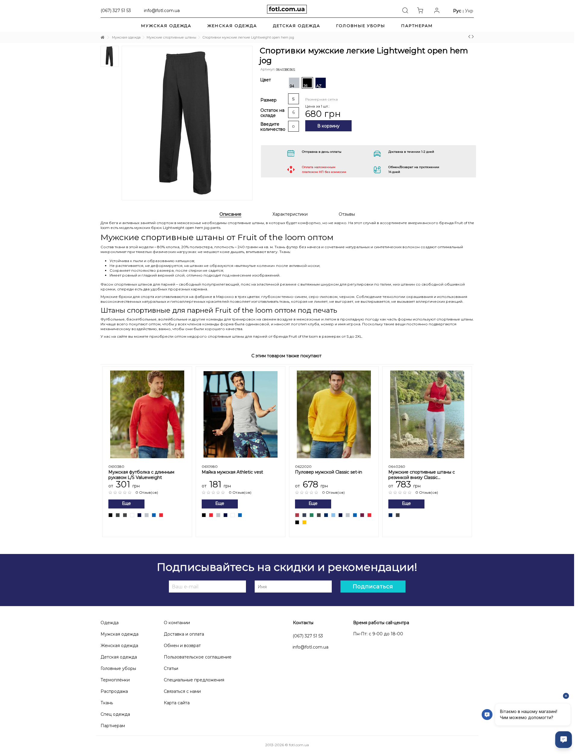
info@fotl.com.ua (162, 10)
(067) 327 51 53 (308, 636)
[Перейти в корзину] (421, 10)
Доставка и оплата (184, 634)
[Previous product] (469, 36)
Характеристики (290, 214)
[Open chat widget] (563, 739)
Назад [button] (114, 113)
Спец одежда (115, 714)
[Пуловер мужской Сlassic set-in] (334, 414)
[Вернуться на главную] (102, 37)
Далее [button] (257, 113)
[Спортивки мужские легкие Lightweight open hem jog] (187, 123)
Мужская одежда (119, 634)
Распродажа (114, 691)
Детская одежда (119, 657)
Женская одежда (119, 645)
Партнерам (113, 725)
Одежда (110, 622)
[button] (417, 26)
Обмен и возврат (182, 645)
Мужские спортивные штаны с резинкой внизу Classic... (421, 474)
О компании (177, 622)
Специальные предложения (194, 680)
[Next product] (473, 36)
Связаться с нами (182, 691)
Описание (230, 214)
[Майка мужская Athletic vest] (240, 414)
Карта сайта (177, 703)
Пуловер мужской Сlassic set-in (328, 472)
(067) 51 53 (116, 10)
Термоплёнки (115, 680)
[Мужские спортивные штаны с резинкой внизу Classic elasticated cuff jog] (427, 414)
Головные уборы (118, 668)
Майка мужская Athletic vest (232, 472)
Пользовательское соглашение (198, 657)
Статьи (171, 668)
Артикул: (267, 69)
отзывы (347, 214)
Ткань (107, 703)
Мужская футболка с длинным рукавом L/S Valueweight (141, 474)
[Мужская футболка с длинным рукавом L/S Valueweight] (147, 414)
